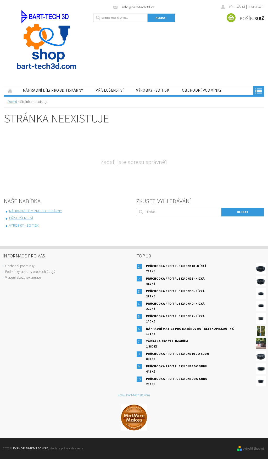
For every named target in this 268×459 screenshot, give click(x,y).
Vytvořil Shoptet (253, 448)
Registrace (256, 7)
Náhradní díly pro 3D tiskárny (53, 90)
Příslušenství (110, 90)
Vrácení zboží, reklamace (23, 277)
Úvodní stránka (10, 90)
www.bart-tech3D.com (134, 395)
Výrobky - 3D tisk (152, 90)
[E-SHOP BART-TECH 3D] (47, 49)
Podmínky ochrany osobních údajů (30, 271)
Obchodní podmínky (201, 90)
